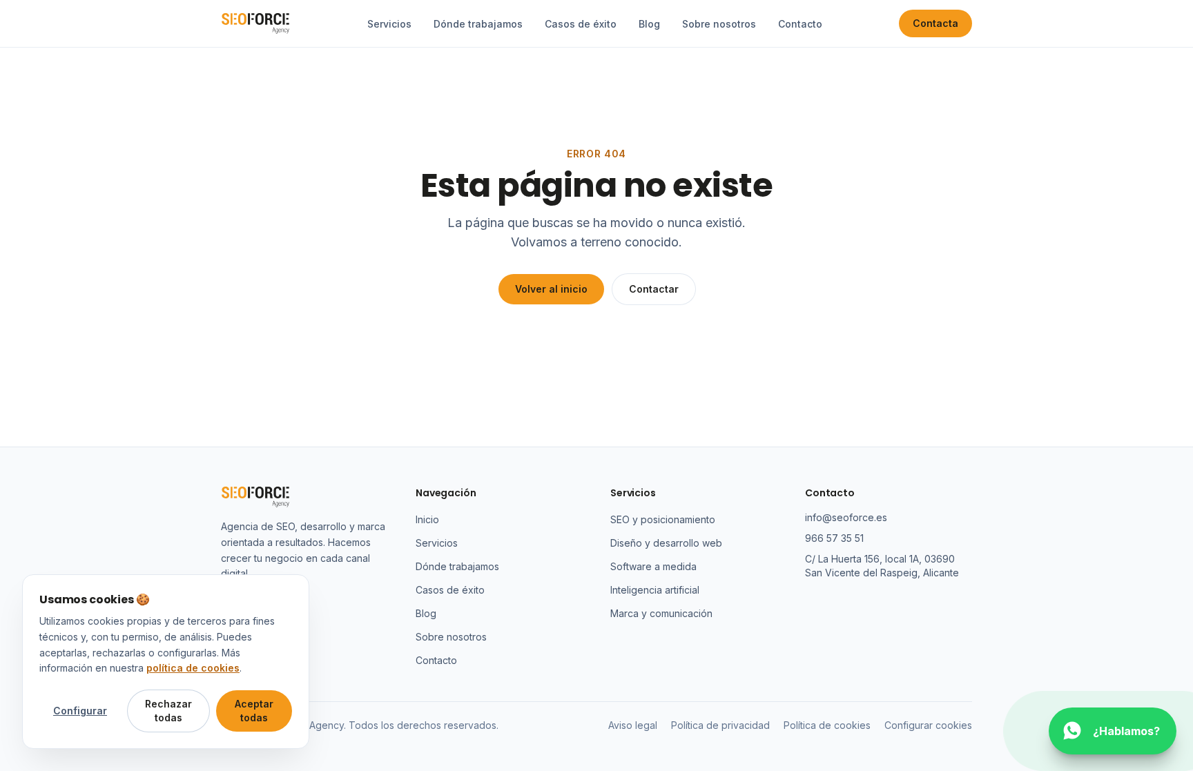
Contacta (935, 23)
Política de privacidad (720, 725)
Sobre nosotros (719, 24)
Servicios (389, 24)
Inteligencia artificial (654, 590)
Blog (649, 24)
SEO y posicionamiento (662, 519)
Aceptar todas (254, 710)
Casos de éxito (581, 24)
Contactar (654, 289)
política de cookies (193, 668)
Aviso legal (632, 725)
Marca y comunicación (661, 613)
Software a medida (653, 566)
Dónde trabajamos (478, 24)
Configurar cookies (928, 725)
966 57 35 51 (834, 538)
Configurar (80, 710)
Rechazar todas (168, 710)
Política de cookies (827, 725)
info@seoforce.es (846, 517)
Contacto (800, 24)
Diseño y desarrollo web (666, 543)
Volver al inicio (551, 289)
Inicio (427, 519)
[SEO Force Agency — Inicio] (255, 23)
